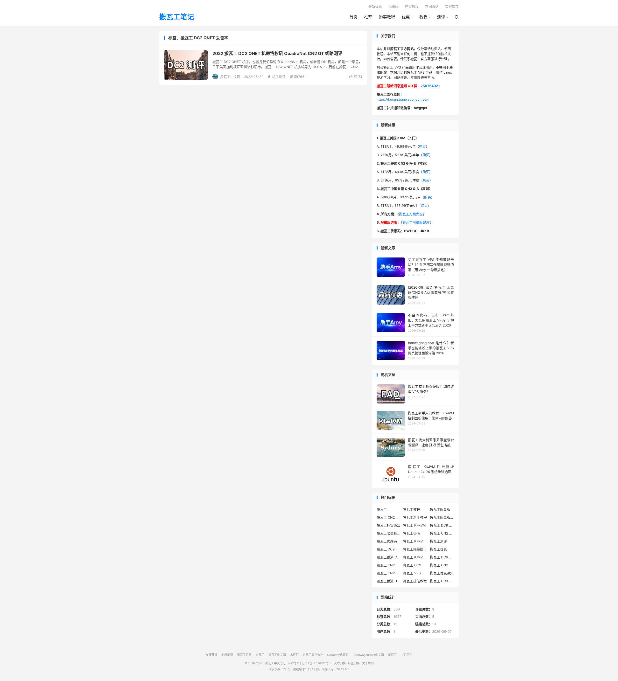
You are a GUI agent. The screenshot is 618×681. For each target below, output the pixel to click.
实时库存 (452, 6)
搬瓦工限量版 (440, 509)
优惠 (406, 17)
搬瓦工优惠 (438, 549)
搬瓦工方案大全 (411, 214)
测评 (441, 17)
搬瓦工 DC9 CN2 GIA (442, 525)
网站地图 (293, 663)
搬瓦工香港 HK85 (389, 581)
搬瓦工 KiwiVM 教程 (415, 541)
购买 (422, 146)
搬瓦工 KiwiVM (414, 525)
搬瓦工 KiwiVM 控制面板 (415, 557)
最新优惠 (375, 6)
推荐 (368, 17)
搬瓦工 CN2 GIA (389, 517)
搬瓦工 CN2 (439, 565)
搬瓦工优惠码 (387, 541)
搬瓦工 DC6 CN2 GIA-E (442, 557)
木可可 (294, 655)
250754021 (430, 86)
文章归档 (340, 663)
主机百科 (406, 655)
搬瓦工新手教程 (415, 517)
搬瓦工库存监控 (313, 655)
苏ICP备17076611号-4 (317, 663)
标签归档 (354, 663)
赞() (355, 77)
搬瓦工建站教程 (415, 581)
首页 (353, 17)
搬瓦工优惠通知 (442, 573)
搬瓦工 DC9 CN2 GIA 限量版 (389, 549)
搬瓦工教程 (411, 509)
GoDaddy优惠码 (338, 655)
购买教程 (387, 17)
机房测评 (276, 77)
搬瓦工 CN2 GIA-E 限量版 (389, 565)
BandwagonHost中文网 (368, 655)
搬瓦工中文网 (277, 655)
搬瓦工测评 (438, 541)
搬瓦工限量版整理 (415, 222)
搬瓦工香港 (411, 533)
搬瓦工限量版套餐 (442, 517)
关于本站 (368, 663)
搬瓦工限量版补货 (389, 533)
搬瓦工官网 (244, 655)
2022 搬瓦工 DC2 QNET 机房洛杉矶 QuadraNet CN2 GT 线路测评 (277, 53)
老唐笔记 (227, 655)
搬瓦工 (382, 509)
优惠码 (393, 6)
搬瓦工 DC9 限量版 (442, 581)
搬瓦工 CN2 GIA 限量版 (389, 573)
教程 (423, 17)
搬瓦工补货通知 (388, 525)
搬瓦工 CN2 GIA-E (442, 533)
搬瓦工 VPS (412, 573)
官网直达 (432, 6)
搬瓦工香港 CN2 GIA (389, 557)
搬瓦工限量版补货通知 (415, 549)
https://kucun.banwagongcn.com (403, 99)
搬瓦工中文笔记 (275, 663)
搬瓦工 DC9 (412, 565)
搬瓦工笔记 (176, 17)
